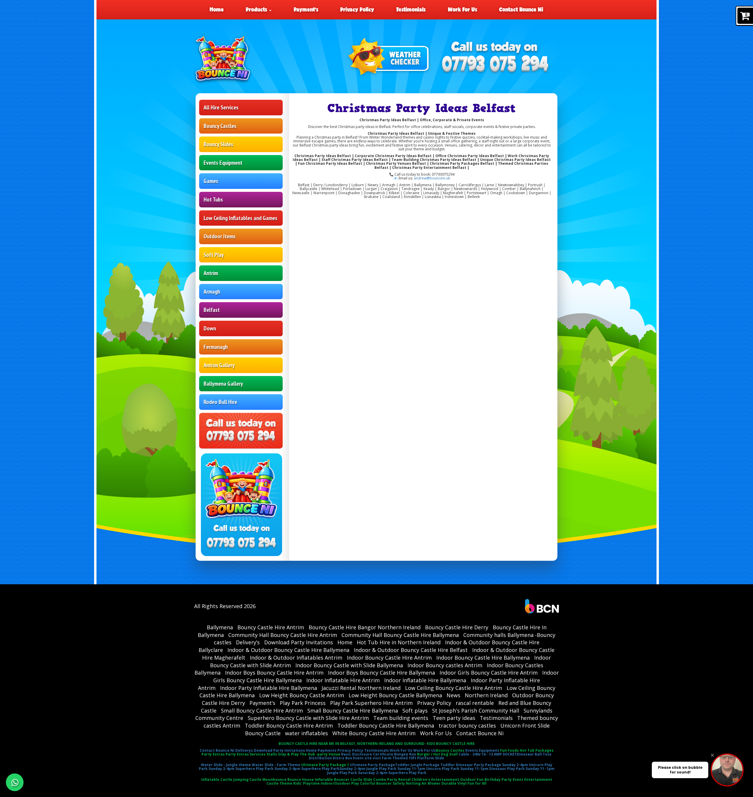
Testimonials (411, 9)
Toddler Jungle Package (417, 764)
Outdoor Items (220, 236)
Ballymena (220, 627)
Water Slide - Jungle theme (226, 764)
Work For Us (462, 9)
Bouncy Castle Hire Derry (456, 627)
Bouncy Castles (220, 126)
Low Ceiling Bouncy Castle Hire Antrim (453, 687)
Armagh (212, 291)
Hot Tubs (213, 199)
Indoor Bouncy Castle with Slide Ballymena (349, 665)
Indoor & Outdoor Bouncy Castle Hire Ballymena (288, 649)
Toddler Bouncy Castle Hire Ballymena (385, 725)
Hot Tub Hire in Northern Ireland (399, 642)
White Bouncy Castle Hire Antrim (374, 733)
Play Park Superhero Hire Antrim (371, 702)
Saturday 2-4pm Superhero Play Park (392, 772)
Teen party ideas (454, 717)
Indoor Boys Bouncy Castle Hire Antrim (274, 672)
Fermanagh (216, 347)
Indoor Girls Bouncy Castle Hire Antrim (488, 672)
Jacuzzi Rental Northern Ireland (361, 687)
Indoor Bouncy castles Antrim (444, 665)
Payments (327, 750)
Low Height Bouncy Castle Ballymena (395, 695)
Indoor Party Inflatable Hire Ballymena (268, 687)
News (453, 695)
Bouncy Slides (218, 144)
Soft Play (214, 255)
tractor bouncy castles (467, 725)
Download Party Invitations (298, 642)
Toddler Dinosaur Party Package (470, 764)
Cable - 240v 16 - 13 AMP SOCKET (488, 754)
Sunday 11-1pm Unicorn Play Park (428, 768)
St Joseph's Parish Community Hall (475, 710)
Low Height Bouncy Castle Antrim (301, 695)
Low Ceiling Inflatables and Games (240, 218)
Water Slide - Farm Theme (276, 764)
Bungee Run (405, 754)
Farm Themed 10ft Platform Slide (413, 758)
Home (217, 9)
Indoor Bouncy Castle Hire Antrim (389, 657)
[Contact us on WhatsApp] (15, 782)
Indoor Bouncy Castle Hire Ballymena (483, 657)
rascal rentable (475, 702)
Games (211, 181)
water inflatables (306, 733)
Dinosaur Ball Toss (534, 754)
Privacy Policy (357, 9)
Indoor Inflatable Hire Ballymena (425, 680)
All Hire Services (221, 107)
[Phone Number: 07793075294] (495, 64)
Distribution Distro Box (330, 758)
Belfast (212, 310)
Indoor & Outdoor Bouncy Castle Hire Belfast (411, 649)
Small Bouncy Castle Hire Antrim (262, 710)
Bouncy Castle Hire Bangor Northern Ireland (365, 627)
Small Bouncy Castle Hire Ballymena (352, 710)
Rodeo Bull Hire (220, 402)
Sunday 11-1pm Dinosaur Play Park (492, 768)
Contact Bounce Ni (521, 9)
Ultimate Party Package (372, 764)
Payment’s (306, 9)
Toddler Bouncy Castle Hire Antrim (289, 725)
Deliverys (244, 750)
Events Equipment (223, 163)
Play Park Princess (303, 702)
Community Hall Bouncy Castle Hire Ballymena (400, 634)
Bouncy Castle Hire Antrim (270, 627)
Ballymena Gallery (223, 383)
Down (210, 328)
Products (257, 9)
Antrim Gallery (219, 365)
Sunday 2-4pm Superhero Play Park (241, 768)
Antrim (211, 273)
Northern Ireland (486, 695)
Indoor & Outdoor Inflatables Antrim (296, 657)
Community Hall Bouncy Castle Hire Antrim (282, 634)
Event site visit (367, 758)
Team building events (400, 717)
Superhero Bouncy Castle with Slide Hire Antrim (308, 717)
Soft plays (415, 710)
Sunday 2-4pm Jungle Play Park (368, 768)
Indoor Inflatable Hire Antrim (343, 680)
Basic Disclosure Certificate (367, 754)
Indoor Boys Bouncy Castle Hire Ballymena (381, 672)
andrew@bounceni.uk (432, 178)
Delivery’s (248, 642)
